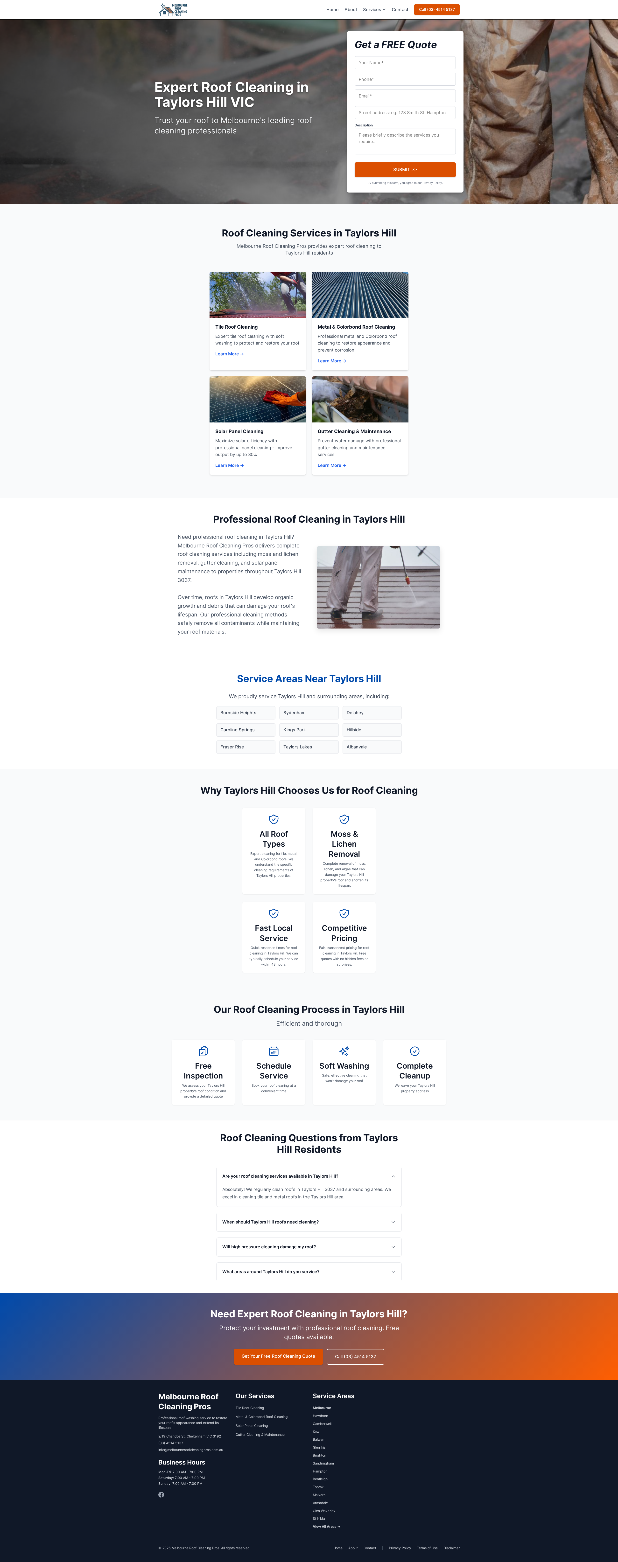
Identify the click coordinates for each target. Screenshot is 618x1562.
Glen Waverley (324, 1511)
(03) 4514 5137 (170, 1443)
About (350, 9)
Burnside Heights (238, 712)
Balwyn (318, 1439)
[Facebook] (161, 1495)
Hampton (320, 1471)
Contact (400, 9)
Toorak (318, 1487)
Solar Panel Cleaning (252, 1426)
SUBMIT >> (405, 169)
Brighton (319, 1455)
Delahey (355, 712)
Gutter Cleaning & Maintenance (260, 1434)
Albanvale (357, 746)
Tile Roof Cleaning (250, 1408)
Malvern (319, 1495)
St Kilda (319, 1518)
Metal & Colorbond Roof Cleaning (262, 1417)
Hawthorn (320, 1416)
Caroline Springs (237, 729)
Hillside (354, 729)
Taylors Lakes (297, 746)
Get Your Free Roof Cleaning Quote (278, 1356)
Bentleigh (320, 1479)
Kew (316, 1432)
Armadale (320, 1503)
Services (372, 9)
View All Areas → (326, 1526)
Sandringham (323, 1463)
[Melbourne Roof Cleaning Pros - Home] (173, 9)
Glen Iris (319, 1447)
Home (332, 9)
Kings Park (294, 729)
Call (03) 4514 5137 (437, 9)
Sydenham (294, 712)
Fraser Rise (232, 746)
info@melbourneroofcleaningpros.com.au (190, 1450)
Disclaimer (451, 1548)
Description (364, 125)
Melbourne (322, 1408)
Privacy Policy (432, 183)
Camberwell (322, 1424)
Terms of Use (427, 1548)
